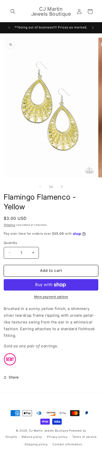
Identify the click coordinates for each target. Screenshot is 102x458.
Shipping (9, 224)
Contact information (67, 444)
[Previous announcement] (9, 27)
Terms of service (84, 437)
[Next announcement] (92, 27)
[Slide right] (61, 186)
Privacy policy (57, 437)
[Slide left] (40, 186)
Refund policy (32, 437)
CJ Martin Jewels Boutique (48, 430)
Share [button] (14, 377)
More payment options (51, 297)
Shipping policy (36, 444)
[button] (12, 11)
